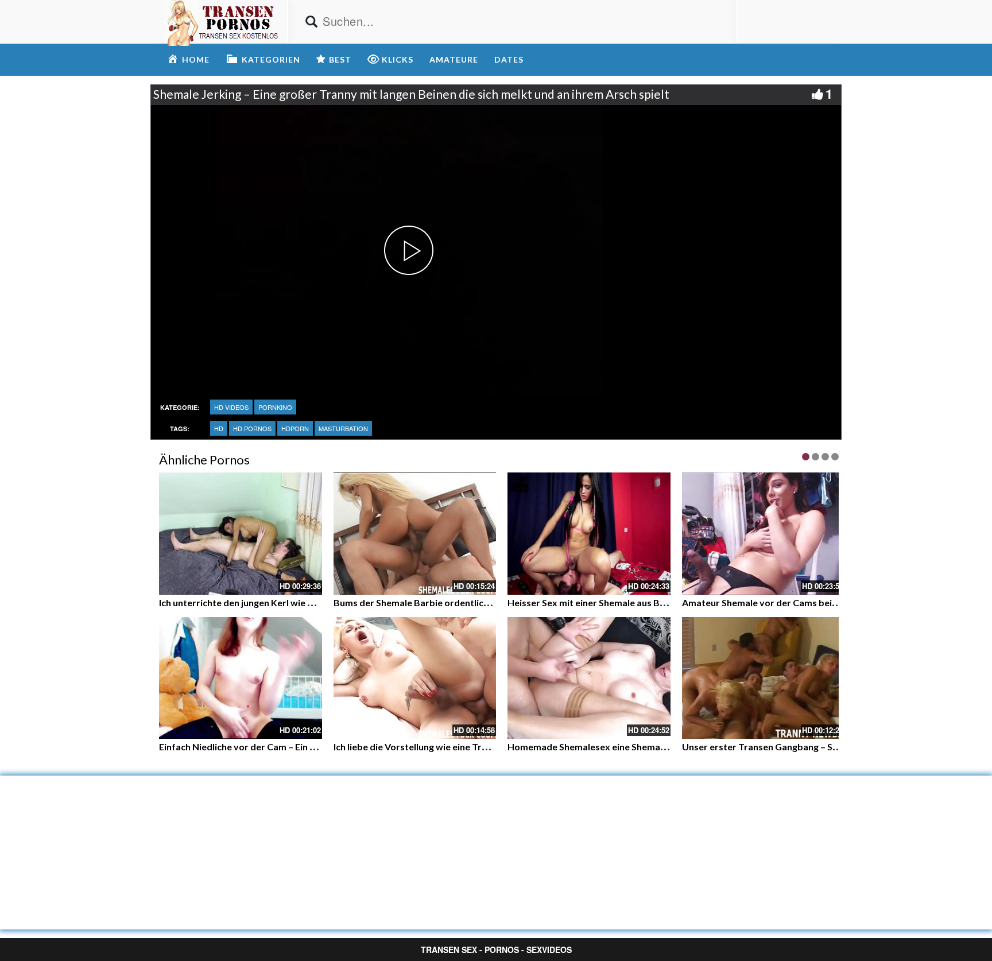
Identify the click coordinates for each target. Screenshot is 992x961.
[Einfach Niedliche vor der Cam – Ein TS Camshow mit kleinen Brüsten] (240, 678)
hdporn (295, 428)
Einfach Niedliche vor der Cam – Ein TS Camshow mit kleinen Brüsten (304, 746)
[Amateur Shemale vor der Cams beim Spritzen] (763, 533)
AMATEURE (453, 59)
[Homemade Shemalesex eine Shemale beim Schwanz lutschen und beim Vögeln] (589, 678)
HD (218, 428)
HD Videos (231, 407)
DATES (509, 59)
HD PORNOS (252, 428)
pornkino (275, 407)
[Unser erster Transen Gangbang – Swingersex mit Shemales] (763, 678)
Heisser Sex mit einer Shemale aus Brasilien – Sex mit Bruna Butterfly (653, 602)
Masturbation (343, 428)
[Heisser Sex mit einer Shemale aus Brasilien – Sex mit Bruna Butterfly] (589, 533)
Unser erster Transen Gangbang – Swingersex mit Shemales (808, 746)
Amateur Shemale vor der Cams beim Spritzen (780, 602)
